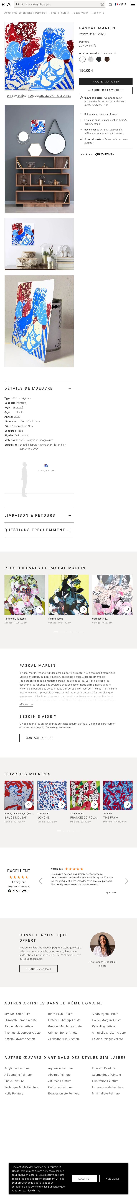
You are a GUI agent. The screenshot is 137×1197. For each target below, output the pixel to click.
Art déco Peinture (59, 1081)
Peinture (40, 12)
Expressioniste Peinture (64, 1093)
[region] (83, 881)
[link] (102, 4)
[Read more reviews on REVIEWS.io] (18, 891)
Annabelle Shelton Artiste (109, 1032)
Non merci (112, 1178)
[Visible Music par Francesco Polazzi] (85, 795)
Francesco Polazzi (85, 817)
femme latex (55, 618)
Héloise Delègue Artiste (107, 1039)
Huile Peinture (13, 1093)
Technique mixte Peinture (21, 1087)
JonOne (43, 817)
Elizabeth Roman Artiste (20, 1020)
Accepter (84, 1178)
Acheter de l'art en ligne (18, 12)
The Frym (110, 817)
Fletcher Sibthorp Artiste (64, 1020)
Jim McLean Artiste (17, 1014)
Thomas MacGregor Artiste (22, 1032)
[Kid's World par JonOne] (52, 795)
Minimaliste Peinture (106, 1093)
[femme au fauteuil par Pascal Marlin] (24, 595)
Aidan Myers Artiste (105, 1014)
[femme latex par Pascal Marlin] (68, 595)
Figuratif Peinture (103, 1068)
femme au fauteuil (15, 618)
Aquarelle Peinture (60, 1068)
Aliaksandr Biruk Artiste (64, 1039)
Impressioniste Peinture (108, 1087)
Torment (107, 813)
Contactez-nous (39, 738)
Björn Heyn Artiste (60, 1014)
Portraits (18, 412)
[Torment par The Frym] (118, 795)
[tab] (39, 388)
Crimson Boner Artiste (62, 1032)
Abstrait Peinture (59, 1074)
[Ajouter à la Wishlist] (39, 609)
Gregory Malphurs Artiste (65, 1026)
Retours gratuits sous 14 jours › (101, 114)
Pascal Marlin (80, 12)
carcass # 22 (100, 618)
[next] (129, 596)
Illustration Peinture (105, 1081)
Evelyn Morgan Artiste (106, 1020)
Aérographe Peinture (18, 1074)
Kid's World (43, 813)
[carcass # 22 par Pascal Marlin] (112, 595)
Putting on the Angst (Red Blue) (20, 813)
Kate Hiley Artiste (103, 1026)
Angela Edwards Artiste (19, 1039)
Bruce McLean (15, 817)
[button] (133, 4)
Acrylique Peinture (16, 1068)
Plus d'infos (33, 1190)
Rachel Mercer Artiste (18, 1026)
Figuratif (18, 407)
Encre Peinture (14, 1081)
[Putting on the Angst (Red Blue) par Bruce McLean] (19, 795)
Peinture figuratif (58, 12)
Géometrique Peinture (106, 1074)
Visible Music (77, 813)
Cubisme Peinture (60, 1087)
